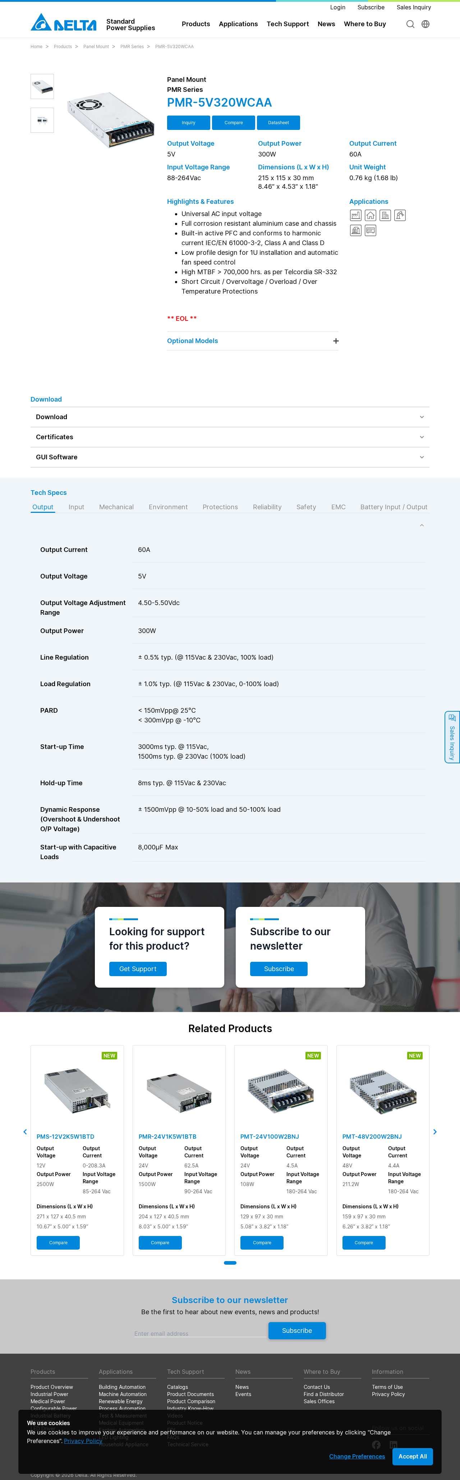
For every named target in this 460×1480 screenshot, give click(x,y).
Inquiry (189, 122)
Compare (234, 122)
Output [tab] (43, 507)
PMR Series (132, 46)
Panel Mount (96, 46)
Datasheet (278, 122)
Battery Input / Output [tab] (394, 507)
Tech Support (288, 24)
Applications (238, 24)
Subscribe (279, 969)
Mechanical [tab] (116, 507)
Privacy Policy (83, 1440)
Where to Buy (365, 24)
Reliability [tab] (267, 507)
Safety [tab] (306, 507)
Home (36, 46)
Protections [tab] (220, 507)
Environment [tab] (168, 507)
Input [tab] (76, 507)
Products (63, 46)
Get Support (138, 969)
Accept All (413, 1456)
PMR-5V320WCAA (174, 46)
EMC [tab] (338, 507)
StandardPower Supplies (130, 24)
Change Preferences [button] (357, 1456)
